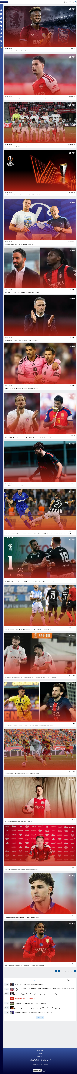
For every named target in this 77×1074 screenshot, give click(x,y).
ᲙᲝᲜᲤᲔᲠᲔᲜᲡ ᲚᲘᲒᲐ (71, 144)
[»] (75, 971)
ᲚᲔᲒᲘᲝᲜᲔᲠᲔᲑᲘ (72, 483)
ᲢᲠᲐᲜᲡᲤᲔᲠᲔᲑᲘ (72, 96)
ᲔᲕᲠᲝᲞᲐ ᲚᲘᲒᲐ (72, 192)
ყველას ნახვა (40, 1017)
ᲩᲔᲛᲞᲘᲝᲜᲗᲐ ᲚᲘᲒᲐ (71, 723)
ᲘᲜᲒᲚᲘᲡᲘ (73, 48)
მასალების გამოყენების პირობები (39, 1060)
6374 (72, 971)
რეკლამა (39, 1053)
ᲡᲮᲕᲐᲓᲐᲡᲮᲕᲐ (72, 289)
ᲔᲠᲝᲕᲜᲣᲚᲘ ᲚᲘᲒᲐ (71, 241)
